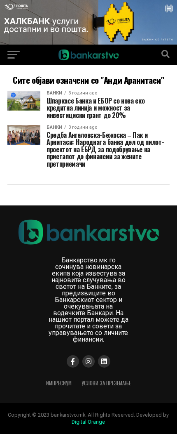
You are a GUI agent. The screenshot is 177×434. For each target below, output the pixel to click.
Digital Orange (88, 422)
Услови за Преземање (106, 383)
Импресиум (59, 383)
